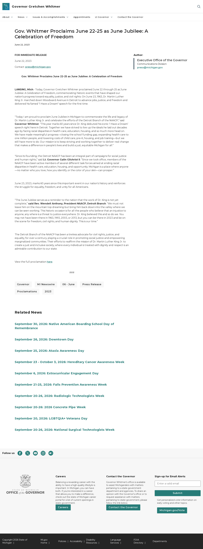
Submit (177, 493)
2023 (48, 291)
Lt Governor (102, 17)
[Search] (199, 6)
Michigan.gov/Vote (172, 510)
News (21, 17)
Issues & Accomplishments (49, 17)
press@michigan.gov (38, 67)
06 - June (68, 284)
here (49, 261)
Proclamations (27, 291)
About (6, 17)
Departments (160, 541)
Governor (23, 284)
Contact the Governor (130, 17)
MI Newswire (46, 284)
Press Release (91, 284)
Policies (62, 541)
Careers (63, 507)
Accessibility (76, 541)
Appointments (81, 17)
